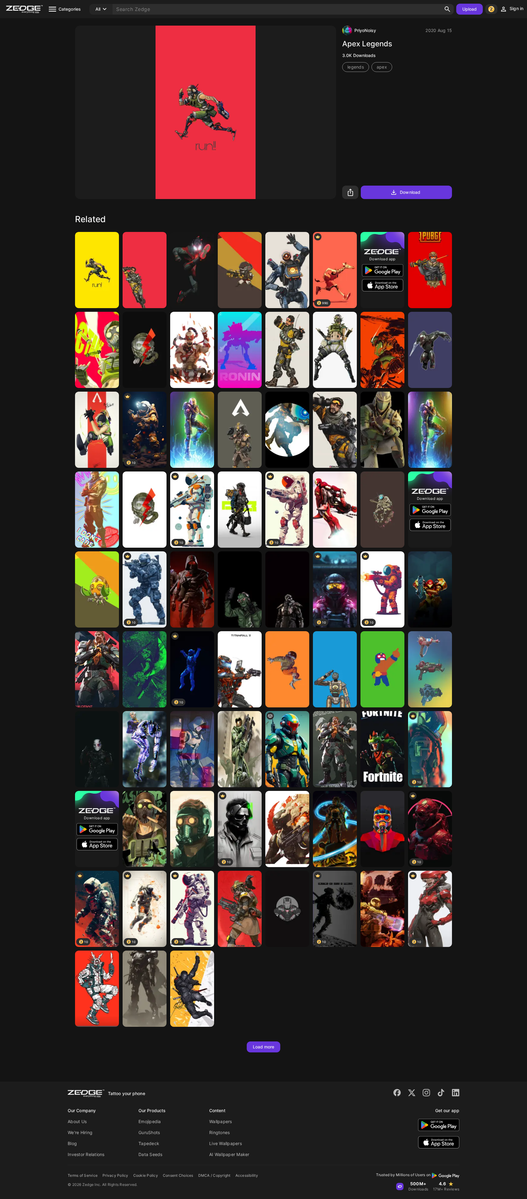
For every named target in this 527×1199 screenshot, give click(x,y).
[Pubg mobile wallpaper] (382, 430)
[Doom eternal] (382, 909)
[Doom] (382, 350)
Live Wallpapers (225, 1143)
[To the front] (240, 509)
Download (410, 192)
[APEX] (335, 430)
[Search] (447, 9)
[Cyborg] (287, 589)
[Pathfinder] (287, 270)
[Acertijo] (240, 589)
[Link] (335, 829)
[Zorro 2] (145, 669)
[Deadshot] (97, 749)
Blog (72, 1143)
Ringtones (219, 1132)
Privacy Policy (115, 1175)
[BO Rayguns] (430, 669)
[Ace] (145, 350)
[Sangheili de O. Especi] (430, 350)
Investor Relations (86, 1154)
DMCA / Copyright (214, 1175)
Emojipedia (149, 1121)
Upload (469, 9)
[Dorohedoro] (97, 989)
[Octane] (97, 350)
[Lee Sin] (192, 350)
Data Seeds (150, 1154)
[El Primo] (382, 669)
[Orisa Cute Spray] (97, 589)
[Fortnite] (97, 509)
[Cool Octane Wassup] (145, 829)
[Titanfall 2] (240, 669)
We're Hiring (80, 1132)
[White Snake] (145, 749)
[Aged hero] (145, 989)
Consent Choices (178, 1175)
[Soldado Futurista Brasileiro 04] (287, 749)
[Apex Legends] (97, 270)
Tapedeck (148, 1143)
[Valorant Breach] (97, 669)
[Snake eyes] (192, 989)
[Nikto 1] (192, 589)
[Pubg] (430, 270)
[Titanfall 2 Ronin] (240, 350)
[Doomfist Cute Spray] (240, 270)
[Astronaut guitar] (382, 509)
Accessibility (246, 1175)
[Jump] (287, 669)
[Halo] (192, 430)
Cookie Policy (145, 1175)
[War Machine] (287, 909)
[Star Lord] (192, 829)
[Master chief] (430, 430)
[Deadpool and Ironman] (335, 509)
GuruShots (149, 1132)
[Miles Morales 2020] (192, 270)
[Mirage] (287, 350)
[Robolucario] (287, 430)
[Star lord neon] (382, 829)
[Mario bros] (430, 589)
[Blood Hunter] (240, 430)
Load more (263, 1046)
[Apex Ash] (192, 749)
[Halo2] (240, 749)
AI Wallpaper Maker (229, 1154)
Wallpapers (220, 1121)
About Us (77, 1121)
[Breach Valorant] (335, 749)
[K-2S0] (287, 829)
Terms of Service (83, 1175)
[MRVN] (335, 669)
